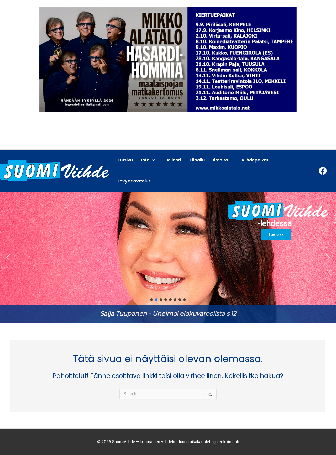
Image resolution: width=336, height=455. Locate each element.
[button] (168, 257)
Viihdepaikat (255, 160)
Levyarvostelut (134, 181)
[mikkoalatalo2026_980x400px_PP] (168, 59)
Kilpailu (197, 160)
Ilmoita (220, 160)
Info (145, 160)
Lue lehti (172, 160)
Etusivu (125, 160)
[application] (152, 160)
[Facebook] (323, 171)
